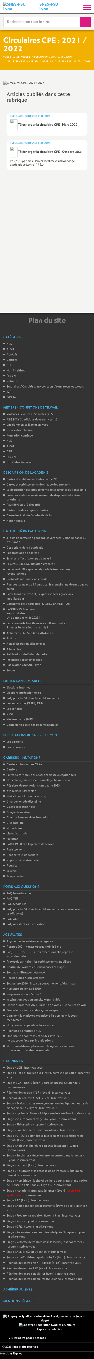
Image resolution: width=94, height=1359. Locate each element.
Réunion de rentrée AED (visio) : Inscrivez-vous (37, 1268)
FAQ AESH (14, 919)
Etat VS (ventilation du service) (26, 796)
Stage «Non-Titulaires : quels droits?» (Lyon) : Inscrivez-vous (46, 1258)
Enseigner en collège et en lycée (27, 425)
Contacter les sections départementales (32, 725)
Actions (12, 638)
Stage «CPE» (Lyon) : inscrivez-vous (30, 1227)
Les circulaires (16, 747)
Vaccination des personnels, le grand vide (33, 1000)
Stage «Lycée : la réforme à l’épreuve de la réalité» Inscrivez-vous (48, 1114)
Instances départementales (24, 660)
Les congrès (14, 709)
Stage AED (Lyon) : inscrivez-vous (28, 1201)
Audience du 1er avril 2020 (24, 989)
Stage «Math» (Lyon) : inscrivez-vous (30, 1221)
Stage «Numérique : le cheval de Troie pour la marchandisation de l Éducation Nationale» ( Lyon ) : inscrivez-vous (47, 1183)
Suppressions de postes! (23, 553)
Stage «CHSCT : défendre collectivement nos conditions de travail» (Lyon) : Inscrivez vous (45, 1138)
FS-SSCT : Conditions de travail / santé (32, 420)
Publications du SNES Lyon (24, 665)
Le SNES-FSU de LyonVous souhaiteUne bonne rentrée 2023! (23, 613)
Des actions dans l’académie (25, 548)
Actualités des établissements (26, 644)
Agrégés (12, 355)
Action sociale (16, 521)
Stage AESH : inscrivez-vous (25, 1068)
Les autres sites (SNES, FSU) (25, 704)
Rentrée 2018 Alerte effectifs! (26, 978)
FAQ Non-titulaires (19, 893)
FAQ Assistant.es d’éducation (26, 924)
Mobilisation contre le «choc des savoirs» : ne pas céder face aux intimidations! (34, 1038)
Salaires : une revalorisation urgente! (31, 564)
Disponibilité (15, 823)
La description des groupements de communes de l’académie (46, 490)
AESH (10, 349)
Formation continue (20, 436)
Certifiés (12, 360)
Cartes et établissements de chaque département (38, 485)
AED (9, 344)
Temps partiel (15, 876)
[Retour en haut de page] (84, 1349)
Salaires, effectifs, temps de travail (29, 559)
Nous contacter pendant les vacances (31, 1026)
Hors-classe (14, 828)
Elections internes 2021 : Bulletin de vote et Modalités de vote (47, 1005)
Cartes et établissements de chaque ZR (32, 479)
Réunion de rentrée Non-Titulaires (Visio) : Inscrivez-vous (44, 1263)
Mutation (13, 839)
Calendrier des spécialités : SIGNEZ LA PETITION (38, 604)
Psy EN (11, 376)
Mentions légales (11, 1354)
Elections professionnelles (24, 693)
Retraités (13, 381)
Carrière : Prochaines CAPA (24, 764)
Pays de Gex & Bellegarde (23, 505)
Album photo (15, 649)
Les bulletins (15, 742)
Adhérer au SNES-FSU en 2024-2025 (30, 633)
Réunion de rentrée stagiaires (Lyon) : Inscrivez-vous (41, 1274)
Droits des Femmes (19, 462)
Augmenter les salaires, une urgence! (30, 941)
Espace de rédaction (50, 1329)
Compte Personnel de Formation (28, 818)
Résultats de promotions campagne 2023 (33, 786)
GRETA (11, 397)
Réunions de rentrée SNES (24, 1031)
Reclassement (15, 850)
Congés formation (19, 812)
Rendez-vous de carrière (22, 855)
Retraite (12, 866)
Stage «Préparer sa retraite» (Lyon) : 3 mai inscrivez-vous (43, 1216)
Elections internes (18, 688)
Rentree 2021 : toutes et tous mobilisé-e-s (34, 947)
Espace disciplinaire (20, 430)
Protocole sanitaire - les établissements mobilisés (39, 962)
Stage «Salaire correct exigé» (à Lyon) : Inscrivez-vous (41, 1119)
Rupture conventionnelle (23, 860)
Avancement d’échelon (21, 791)
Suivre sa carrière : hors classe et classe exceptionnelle (42, 775)
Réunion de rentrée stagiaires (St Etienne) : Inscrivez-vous (44, 1279)
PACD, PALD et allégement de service (30, 844)
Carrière (12, 770)
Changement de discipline (24, 802)
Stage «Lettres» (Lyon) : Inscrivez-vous (32, 1165)
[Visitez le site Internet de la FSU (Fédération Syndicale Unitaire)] (47, 1325)
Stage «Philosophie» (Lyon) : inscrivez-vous (35, 1125)
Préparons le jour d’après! (24, 994)
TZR (9, 392)
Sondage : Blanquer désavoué (26, 973)
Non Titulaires (16, 371)
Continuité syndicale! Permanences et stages (36, 967)
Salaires (12, 871)
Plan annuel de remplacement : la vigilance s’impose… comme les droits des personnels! (41, 1048)
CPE (9, 365)
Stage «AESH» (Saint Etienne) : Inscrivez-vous (36, 1252)
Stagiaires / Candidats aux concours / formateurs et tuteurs (45, 387)
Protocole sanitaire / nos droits (27, 579)
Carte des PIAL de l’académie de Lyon (31, 516)
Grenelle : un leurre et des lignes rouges (32, 1010)
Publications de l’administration (28, 655)
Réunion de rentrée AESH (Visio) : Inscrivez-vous (38, 1098)
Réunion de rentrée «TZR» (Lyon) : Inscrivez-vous (38, 1093)
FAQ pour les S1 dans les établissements (33, 698)
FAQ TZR (12, 899)
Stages (11, 671)
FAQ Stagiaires (16, 904)
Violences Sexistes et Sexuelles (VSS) (30, 414)
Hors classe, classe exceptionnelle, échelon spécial (39, 780)
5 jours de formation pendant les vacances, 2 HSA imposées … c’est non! (46, 540)
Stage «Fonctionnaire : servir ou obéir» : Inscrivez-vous (42, 1130)
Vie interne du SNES (20, 720)
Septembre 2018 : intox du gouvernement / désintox (41, 984)
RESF (10, 714)
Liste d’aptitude (17, 834)
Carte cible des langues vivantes (27, 510)
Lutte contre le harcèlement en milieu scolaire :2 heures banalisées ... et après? (37, 625)
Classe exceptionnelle (21, 807)
